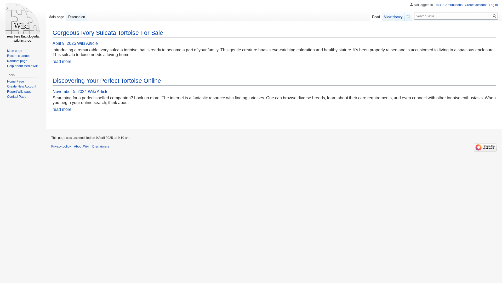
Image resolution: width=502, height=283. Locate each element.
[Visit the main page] (23, 21)
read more (62, 61)
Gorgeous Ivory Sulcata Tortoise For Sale (108, 32)
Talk (438, 5)
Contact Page (16, 97)
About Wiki (81, 146)
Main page (56, 17)
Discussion (76, 17)
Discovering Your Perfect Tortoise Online (107, 80)
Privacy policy (61, 146)
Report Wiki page (19, 92)
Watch (408, 15)
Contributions (453, 5)
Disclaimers (100, 146)
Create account (476, 5)
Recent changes (18, 56)
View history (393, 17)
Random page (17, 61)
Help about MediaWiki (22, 66)
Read (376, 17)
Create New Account (21, 86)
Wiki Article (87, 43)
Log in (493, 5)
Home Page (15, 81)
